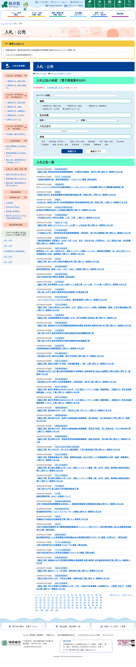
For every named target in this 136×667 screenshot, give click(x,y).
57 (48, 602)
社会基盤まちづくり (78, 14)
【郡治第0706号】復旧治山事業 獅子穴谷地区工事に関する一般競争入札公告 (70, 356)
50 (89, 600)
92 (52, 608)
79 (69, 605)
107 (51, 610)
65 (81, 602)
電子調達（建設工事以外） (16, 134)
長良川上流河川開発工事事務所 (67, 447)
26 (61, 597)
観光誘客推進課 (61, 274)
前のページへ (115, 595)
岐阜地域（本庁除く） (57, 141)
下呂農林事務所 (61, 230)
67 (89, 602)
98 (77, 608)
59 (56, 602)
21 (40, 597)
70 (101, 602)
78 (65, 605)
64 (77, 602)
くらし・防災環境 (16, 14)
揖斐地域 (91, 141)
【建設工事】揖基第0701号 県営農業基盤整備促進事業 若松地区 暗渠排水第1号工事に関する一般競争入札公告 (83, 325)
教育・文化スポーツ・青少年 (99, 14)
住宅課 (57, 494)
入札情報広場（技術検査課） (15, 251)
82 (81, 605)
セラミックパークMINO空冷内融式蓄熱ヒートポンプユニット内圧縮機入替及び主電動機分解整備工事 (80, 187)
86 (97, 605)
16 (88, 595)
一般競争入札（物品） (74, 106)
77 (61, 605)
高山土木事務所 (61, 454)
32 (85, 597)
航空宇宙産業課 (61, 297)
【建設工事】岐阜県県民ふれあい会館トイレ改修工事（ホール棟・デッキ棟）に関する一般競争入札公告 (81, 284)
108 (56, 610)
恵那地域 (75, 144)
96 (69, 608)
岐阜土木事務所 (61, 387)
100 (85, 608)
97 (73, 608)
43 (61, 600)
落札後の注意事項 (13, 211)
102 (95, 608)
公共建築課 (59, 289)
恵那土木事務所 (61, 238)
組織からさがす (119, 5)
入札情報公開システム (55, 88)
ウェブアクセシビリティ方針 (89, 635)
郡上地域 (120, 141)
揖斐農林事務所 (61, 323)
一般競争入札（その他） (51, 109)
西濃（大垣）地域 (77, 141)
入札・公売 (8, 240)
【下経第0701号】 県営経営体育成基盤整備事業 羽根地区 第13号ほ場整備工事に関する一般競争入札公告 (83, 233)
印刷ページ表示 (41, 73)
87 (101, 605)
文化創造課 (59, 282)
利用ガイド (50, 635)
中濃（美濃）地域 (106, 141)
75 (52, 605)
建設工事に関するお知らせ (16, 174)
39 (44, 600)
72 (40, 605)
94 (61, 608)
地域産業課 (59, 184)
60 (61, 602)
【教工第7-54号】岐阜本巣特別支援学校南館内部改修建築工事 (63, 341)
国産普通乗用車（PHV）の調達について (53, 496)
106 (46, 610)
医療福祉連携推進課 (63, 501)
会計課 (57, 259)
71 (36, 605)
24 (52, 597)
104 (36, 610)
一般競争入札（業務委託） (97, 106)
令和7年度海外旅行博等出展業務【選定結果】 (56, 277)
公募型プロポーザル (72, 109)
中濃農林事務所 (61, 215)
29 (73, 597)
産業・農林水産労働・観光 (58, 14)
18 (96, 595)
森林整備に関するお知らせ (16, 179)
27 (65, 597)
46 (73, 600)
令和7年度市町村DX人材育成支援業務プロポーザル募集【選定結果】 (66, 553)
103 (100, 608)
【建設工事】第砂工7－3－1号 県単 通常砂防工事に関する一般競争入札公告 (69, 571)
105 (41, 610)
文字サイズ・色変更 (75, 5)
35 (97, 597)
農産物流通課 (60, 535)
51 (93, 600)
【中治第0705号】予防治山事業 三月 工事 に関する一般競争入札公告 (68, 218)
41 (52, 600)
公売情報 (9, 203)
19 (100, 595)
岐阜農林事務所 (61, 169)
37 (36, 600)
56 (44, 602)
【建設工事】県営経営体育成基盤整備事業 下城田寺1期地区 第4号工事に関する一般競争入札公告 (79, 172)
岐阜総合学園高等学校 (63, 207)
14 (80, 595)
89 (40, 608)
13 (76, 595)
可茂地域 (45, 144)
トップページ (6, 23)
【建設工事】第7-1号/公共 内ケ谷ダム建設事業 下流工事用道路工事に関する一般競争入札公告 (78, 450)
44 (65, 600)
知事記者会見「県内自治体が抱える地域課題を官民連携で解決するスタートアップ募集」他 (40, 50)
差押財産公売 (15, 197)
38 (40, 600)
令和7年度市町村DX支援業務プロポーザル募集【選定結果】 (62, 545)
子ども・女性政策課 (63, 177)
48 (81, 600)
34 (93, 597)
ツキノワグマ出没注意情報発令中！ (19, 55)
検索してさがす (129, 5)
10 (64, 595)
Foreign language (55, 5)
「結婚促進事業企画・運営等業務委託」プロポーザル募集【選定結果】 (67, 179)
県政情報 (120, 14)
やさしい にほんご (61, 2)
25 (56, 597)
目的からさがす (99, 5)
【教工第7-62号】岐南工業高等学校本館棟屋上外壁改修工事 (62, 292)
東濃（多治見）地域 (60, 144)
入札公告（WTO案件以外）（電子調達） (14, 127)
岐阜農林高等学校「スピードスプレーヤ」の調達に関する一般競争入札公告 (68, 512)
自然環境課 (59, 315)
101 (90, 608)
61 (65, 602)
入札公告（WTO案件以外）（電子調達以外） (14, 96)
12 (72, 595)
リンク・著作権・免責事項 (33, 635)
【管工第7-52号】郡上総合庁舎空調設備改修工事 (57, 489)
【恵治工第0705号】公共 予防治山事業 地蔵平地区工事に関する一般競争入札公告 (73, 578)
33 (89, 597)
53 (101, 600)
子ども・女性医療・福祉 (37, 14)
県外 (106, 144)
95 (65, 608)
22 (44, 597)
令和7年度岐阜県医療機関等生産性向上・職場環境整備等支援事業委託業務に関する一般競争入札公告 (80, 504)
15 (84, 595)
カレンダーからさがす (110, 5)
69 (97, 602)
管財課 (57, 516)
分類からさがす (89, 5)
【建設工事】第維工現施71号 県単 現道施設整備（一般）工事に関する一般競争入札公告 (75, 364)
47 (77, 600)
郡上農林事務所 (61, 353)
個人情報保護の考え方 (66, 635)
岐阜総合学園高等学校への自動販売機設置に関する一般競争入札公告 (66, 210)
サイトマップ (108, 635)
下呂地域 (86, 144)
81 (77, 605)
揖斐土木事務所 (61, 361)
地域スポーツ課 (61, 223)
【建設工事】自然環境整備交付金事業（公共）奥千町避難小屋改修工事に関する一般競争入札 (76, 318)
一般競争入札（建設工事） (52, 106)
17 (92, 595)
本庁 (43, 141)
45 (69, 600)
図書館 (57, 192)
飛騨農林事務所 (61, 408)
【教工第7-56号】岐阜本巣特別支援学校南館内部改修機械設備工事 (65, 333)
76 (56, 605)
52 (97, 600)
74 (48, 605)
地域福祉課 (59, 346)
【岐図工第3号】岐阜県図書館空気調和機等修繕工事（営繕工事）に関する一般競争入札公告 (76, 195)
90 (44, 608)
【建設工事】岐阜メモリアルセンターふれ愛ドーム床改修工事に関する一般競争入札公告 (74, 225)
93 (56, 608)
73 (44, 605)
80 (73, 605)
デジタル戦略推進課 (63, 542)
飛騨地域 (97, 144)
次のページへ (127, 595)
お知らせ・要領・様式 (14, 169)
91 (48, 608)
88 (36, 608)
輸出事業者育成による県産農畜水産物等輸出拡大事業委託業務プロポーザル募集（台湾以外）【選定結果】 (82, 537)
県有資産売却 (16, 192)
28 (69, 597)
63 (73, 602)
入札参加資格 (15, 141)
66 (85, 602)
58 (52, 602)
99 (81, 608)
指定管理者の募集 (16, 225)
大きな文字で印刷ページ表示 (60, 73)
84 (89, 605)
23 (48, 597)
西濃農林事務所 (61, 436)
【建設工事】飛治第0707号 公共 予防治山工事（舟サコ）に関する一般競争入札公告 (73, 410)
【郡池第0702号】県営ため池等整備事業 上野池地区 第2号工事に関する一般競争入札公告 (76, 382)
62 (69, 602)
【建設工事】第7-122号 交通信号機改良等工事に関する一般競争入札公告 (67, 262)
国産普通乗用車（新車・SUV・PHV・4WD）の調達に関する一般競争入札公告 (70, 269)
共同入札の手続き (13, 207)
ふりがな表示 (43, 2)
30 (77, 597)
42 (56, 600)
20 (36, 597)
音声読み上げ (78, 2)
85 (93, 605)
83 (85, 605)
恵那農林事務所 (61, 369)
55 (40, 602)
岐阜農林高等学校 (62, 509)
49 (85, 600)
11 (68, 595)
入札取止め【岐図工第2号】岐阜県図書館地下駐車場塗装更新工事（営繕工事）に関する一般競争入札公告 (81, 202)
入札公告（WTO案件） (14, 76)
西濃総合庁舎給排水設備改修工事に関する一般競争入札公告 (62, 519)
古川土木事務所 (61, 305)
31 (81, 597)
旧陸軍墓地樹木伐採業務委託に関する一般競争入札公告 (60, 348)
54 (36, 602)
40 (48, 600)
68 (93, 602)
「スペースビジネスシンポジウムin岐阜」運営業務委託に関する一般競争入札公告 (71, 300)
